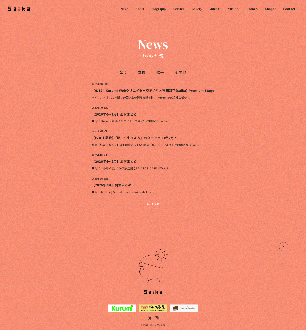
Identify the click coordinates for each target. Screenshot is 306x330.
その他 (180, 72)
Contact (289, 8)
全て (123, 72)
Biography (158, 9)
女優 (142, 72)
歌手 (160, 72)
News (125, 9)
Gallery (197, 9)
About (140, 9)
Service (179, 9)
